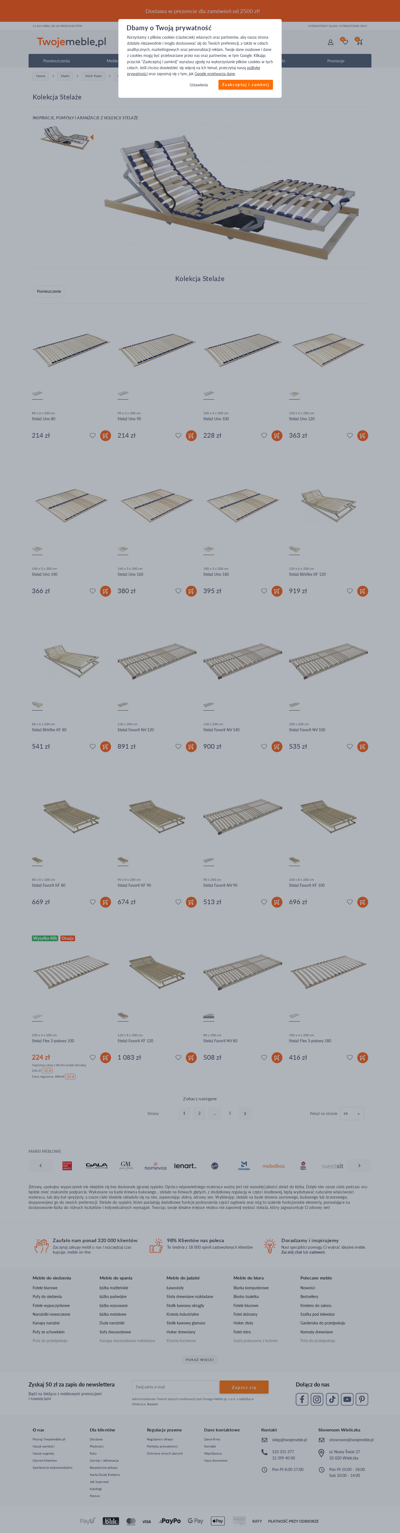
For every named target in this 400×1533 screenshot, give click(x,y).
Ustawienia (199, 85)
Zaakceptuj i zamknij (245, 84)
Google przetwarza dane (215, 74)
